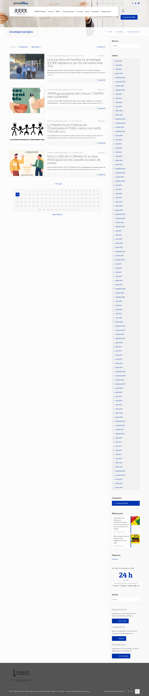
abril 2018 (119, 405)
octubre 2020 (120, 293)
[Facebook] (133, 3)
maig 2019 (119, 355)
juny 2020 (118, 305)
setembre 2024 (120, 131)
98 (70, 206)
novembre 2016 (120, 475)
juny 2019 (118, 351)
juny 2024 (118, 144)
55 (66, 198)
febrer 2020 (119, 322)
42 (98, 194)
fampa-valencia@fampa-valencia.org (110, 3)
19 (90, 190)
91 (41, 206)
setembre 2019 (120, 338)
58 (78, 198)
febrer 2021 (119, 280)
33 (62, 194)
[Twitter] (135, 3)
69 (37, 202)
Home (110, 32)
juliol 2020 (119, 301)
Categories (23, 47)
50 (45, 198)
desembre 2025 (120, 77)
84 (98, 202)
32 (58, 194)
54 (62, 198)
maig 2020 (119, 309)
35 (70, 194)
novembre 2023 (120, 173)
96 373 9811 (88, 3)
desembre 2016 (120, 471)
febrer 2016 (119, 483)
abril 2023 (119, 197)
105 (98, 206)
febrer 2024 (119, 160)
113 (68, 210)
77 (70, 202)
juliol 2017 (119, 442)
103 (90, 206)
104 (94, 206)
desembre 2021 (120, 251)
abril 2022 (119, 235)
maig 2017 (119, 450)
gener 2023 (119, 210)
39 (86, 194)
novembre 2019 (120, 330)
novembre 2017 (120, 425)
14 (70, 190)
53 (58, 198)
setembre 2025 (120, 90)
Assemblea (115, 559)
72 (50, 202)
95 (58, 206)
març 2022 (119, 239)
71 (45, 202)
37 (78, 194)
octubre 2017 (120, 429)
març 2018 (119, 409)
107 (44, 210)
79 (78, 202)
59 (82, 198)
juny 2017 (118, 446)
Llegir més (102, 80)
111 (60, 210)
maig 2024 (119, 148)
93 (50, 206)
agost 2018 (119, 388)
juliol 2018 (119, 392)
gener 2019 (119, 367)
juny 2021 (118, 264)
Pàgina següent (57, 214)
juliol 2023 (119, 185)
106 (40, 210)
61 (90, 198)
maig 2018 (119, 400)
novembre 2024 (120, 123)
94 (54, 206)
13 (66, 190)
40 (90, 194)
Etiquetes (36, 47)
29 (45, 194)
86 (21, 206)
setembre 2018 (120, 384)
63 (98, 198)
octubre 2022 (120, 222)
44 (21, 198)
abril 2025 (119, 106)
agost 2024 (119, 135)
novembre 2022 (120, 218)
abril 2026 (119, 69)
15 (74, 190)
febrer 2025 (119, 110)
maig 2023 (119, 193)
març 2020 (119, 318)
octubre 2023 (120, 177)
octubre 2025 (120, 86)
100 (78, 206)
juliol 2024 (119, 139)
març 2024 (119, 156)
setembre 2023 (120, 181)
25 (29, 194)
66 (25, 202)
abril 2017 (119, 454)
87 (25, 206)
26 (33, 194)
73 (54, 202)
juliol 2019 (119, 347)
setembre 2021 (120, 260)
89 (33, 206)
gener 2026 (119, 73)
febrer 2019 (119, 363)
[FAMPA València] (20, 11)
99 (74, 206)
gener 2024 (119, 164)
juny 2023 (118, 189)
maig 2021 (119, 268)
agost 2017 (119, 438)
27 (37, 194)
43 (17, 198)
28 (41, 194)
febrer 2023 (119, 206)
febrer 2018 (119, 413)
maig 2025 (119, 102)
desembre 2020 (120, 289)
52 (54, 198)
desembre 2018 (120, 371)
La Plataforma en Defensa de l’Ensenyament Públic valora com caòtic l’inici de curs (74, 128)
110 (56, 210)
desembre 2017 (120, 421)
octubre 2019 (120, 334)
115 (76, 210)
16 (78, 190)
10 (54, 190)
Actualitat (120, 32)
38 (82, 194)
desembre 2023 (120, 168)
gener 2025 (119, 115)
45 (25, 198)
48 (37, 198)
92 (45, 206)
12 (62, 190)
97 (66, 206)
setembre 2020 (120, 297)
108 (48, 210)
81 (86, 202)
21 (98, 190)
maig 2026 (119, 65)
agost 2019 (119, 342)
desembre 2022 (120, 214)
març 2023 (119, 202)
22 (17, 194)
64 (17, 202)
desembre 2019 (120, 326)
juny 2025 (118, 98)
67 (29, 202)
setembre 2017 (120, 434)
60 (86, 198)
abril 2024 (119, 152)
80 (82, 202)
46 (29, 198)
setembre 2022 (120, 226)
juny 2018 (118, 396)
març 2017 (119, 458)
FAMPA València (62, 56)
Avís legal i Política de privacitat (114, 691)
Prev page (59, 184)
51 (50, 198)
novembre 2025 (120, 82)
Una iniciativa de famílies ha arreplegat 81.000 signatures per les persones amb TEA (75, 62)
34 (66, 194)
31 (54, 194)
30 (50, 194)
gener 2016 (119, 487)
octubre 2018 (120, 380)
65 (21, 202)
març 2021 (119, 276)
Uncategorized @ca (122, 503)
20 (94, 190)
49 (41, 198)
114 (72, 210)
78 (74, 202)
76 (66, 202)
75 (62, 202)
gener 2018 (119, 417)
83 (94, 202)
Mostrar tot (101, 47)
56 (70, 198)
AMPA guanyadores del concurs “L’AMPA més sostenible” (75, 95)
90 (37, 206)
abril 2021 (119, 272)
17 (82, 190)
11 (58, 190)
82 (90, 202)
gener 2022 (119, 247)
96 (62, 206)
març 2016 (119, 479)
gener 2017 (119, 467)
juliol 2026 (119, 61)
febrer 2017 (119, 463)
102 (86, 206)
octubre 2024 (120, 127)
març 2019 (119, 359)
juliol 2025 (119, 94)
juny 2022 (118, 231)
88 (29, 206)
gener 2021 (119, 284)
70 (41, 202)
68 (33, 202)
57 (74, 198)
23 (21, 194)
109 (52, 210)
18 (86, 190)
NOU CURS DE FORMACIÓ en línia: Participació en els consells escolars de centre (73, 159)
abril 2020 (119, 313)
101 (82, 206)
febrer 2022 (119, 243)
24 (25, 194)
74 (58, 202)
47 (33, 198)
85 (17, 206)
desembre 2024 (120, 119)
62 (94, 198)
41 (94, 194)
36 (74, 194)
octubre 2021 (120, 255)
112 (64, 210)
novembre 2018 (120, 376)
